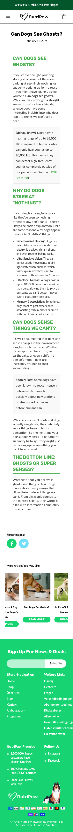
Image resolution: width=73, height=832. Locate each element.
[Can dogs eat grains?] (36, 587)
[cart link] (64, 16)
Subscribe (56, 663)
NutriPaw (26, 821)
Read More (36, 619)
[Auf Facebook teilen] (12, 543)
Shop (10, 687)
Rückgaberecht (54, 710)
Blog (10, 698)
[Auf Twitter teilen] (24, 543)
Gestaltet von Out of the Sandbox (36, 825)
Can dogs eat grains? (36, 607)
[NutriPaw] (34, 17)
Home (11, 681)
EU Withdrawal (54, 734)
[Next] (62, 590)
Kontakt (12, 704)
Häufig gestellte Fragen (50, 686)
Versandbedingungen (58, 698)
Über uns (13, 692)
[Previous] (11, 590)
